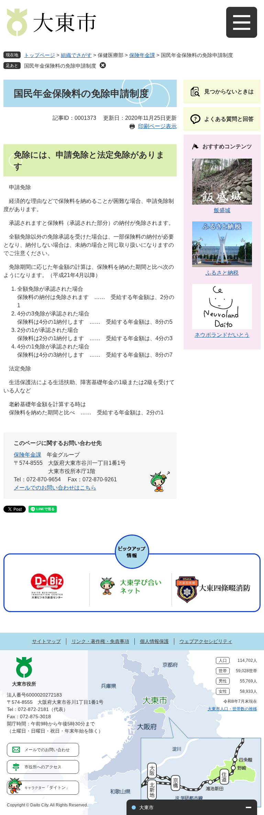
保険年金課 (142, 55)
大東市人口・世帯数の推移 (232, 709)
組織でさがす (76, 55)
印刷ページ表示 (157, 126)
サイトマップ (46, 641)
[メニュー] (241, 22)
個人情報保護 (154, 641)
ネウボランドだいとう (222, 335)
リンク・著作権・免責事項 (100, 641)
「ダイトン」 (47, 787)
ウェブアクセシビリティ (205, 641)
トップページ (39, 55)
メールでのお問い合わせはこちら (55, 488)
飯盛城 (222, 210)
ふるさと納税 (222, 273)
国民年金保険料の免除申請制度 (60, 66)
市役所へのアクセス (43, 767)
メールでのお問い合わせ (47, 749)
